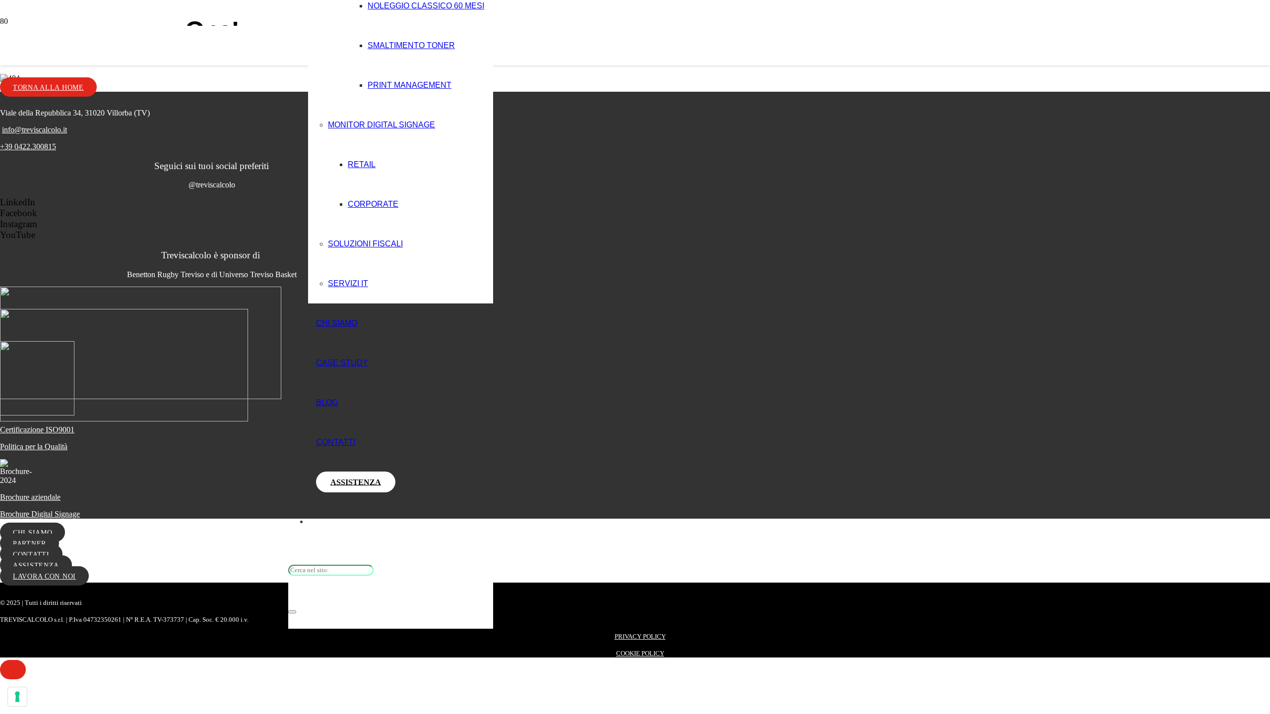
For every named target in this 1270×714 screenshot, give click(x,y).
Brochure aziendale (30, 497)
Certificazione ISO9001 (37, 429)
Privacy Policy (640, 636)
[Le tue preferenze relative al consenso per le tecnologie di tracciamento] (17, 696)
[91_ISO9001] (37, 413)
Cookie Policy (640, 653)
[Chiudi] (292, 611)
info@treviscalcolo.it (34, 129)
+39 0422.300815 (28, 146)
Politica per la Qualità (33, 446)
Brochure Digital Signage (40, 514)
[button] (13, 669)
